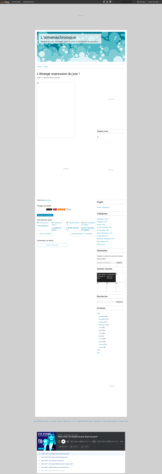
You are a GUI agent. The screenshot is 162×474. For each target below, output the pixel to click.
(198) (103, 230)
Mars (100, 342)
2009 (98, 313)
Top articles (53, 421)
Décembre (102, 316)
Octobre (101, 322)
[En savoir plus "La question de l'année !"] (101, 287)
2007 (98, 353)
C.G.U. (74, 421)
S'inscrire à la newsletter (45, 215)
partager (75, 446)
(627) (102, 222)
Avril (100, 339)
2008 (98, 350)
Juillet (100, 330)
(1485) (102, 219)
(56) (105, 239)
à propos (85, 446)
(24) (101, 244)
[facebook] (104, 2)
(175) (104, 233)
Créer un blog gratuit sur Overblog (41, 421)
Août (100, 327)
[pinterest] (110, 2)
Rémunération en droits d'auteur (85, 421)
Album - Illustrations (103, 207)
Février (101, 344)
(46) (102, 241)
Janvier (101, 347)
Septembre (102, 325)
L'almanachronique (58, 37)
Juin (100, 333)
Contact (45, 66)
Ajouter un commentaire (52, 245)
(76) (102, 236)
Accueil (39, 66)
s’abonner (64, 446)
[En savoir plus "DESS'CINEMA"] (120, 287)
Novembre (102, 319)
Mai (100, 336)
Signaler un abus (67, 421)
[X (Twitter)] (107, 2)
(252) (101, 225)
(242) (104, 227)
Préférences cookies (123, 421)
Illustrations (47, 200)
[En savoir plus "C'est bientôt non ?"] (120, 277)
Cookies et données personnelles (110, 421)
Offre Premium (97, 421)
